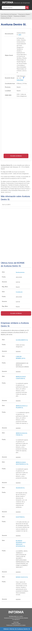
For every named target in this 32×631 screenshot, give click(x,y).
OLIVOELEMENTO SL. (22, 340)
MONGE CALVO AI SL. (22, 577)
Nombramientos (20, 272)
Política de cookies (16, 623)
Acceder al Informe (16, 156)
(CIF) (19, 34)
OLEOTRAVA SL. (20, 517)
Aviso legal (16, 622)
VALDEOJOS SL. (20, 488)
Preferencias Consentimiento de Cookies (16, 625)
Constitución (19, 292)
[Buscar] (27, 7)
